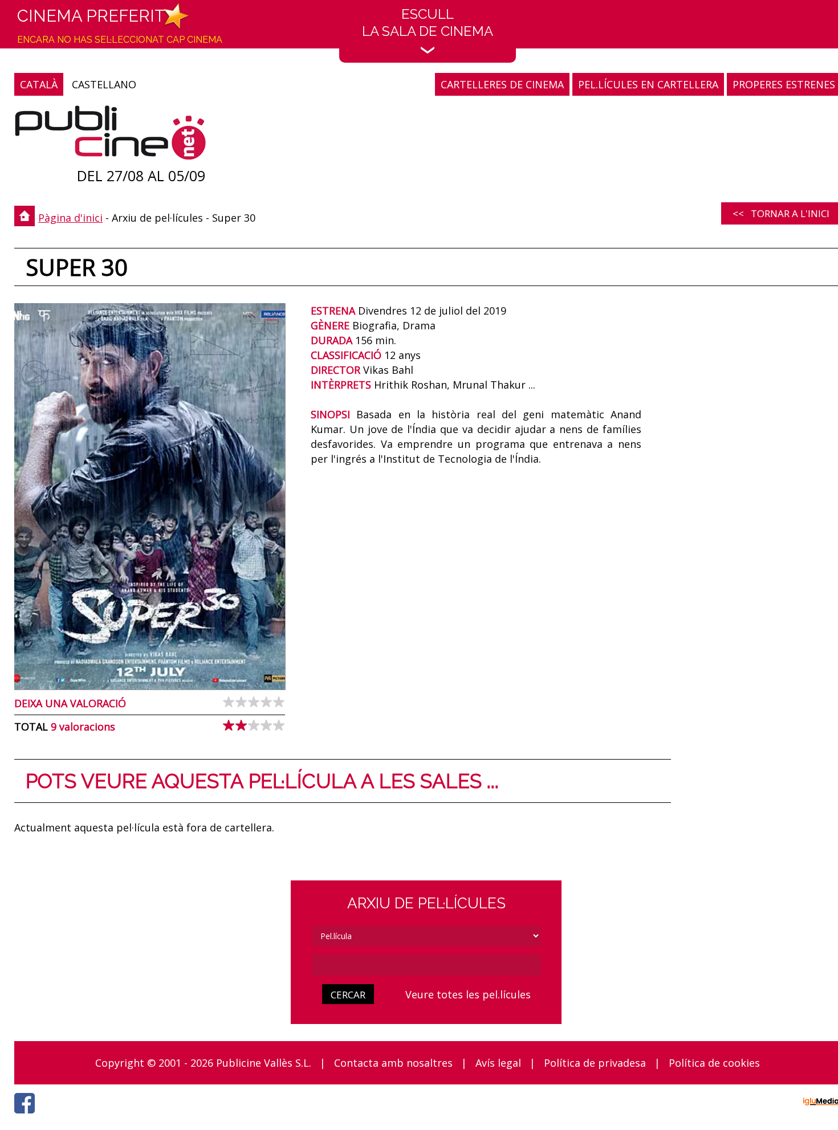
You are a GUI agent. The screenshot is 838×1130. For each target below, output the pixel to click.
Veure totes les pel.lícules (468, 994)
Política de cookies (714, 1063)
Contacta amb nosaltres (393, 1063)
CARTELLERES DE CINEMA (502, 84)
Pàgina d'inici (70, 218)
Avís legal (498, 1063)
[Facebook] (27, 1116)
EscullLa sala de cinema (427, 22)
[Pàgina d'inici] (110, 135)
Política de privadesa (595, 1063)
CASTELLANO (104, 84)
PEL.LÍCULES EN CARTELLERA (648, 84)
